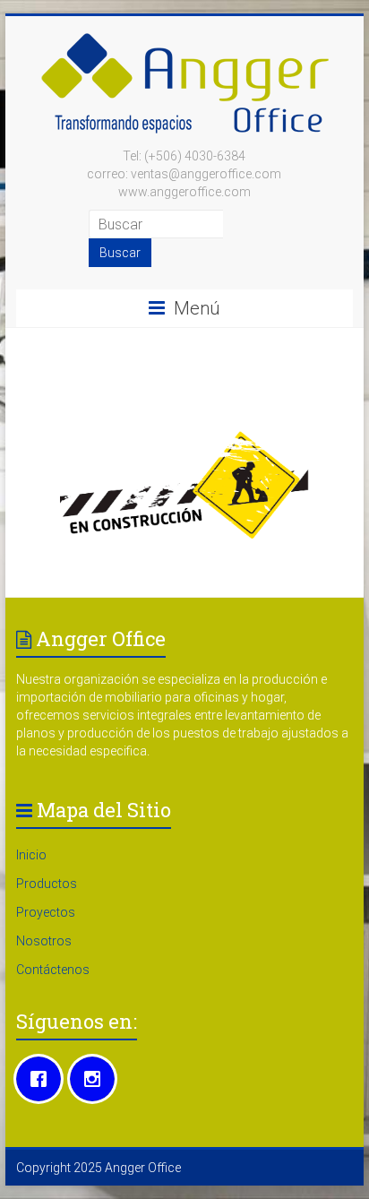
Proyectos (45, 912)
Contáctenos (53, 969)
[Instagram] (97, 1079)
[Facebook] (43, 1079)
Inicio (31, 855)
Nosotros (44, 941)
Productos (46, 883)
